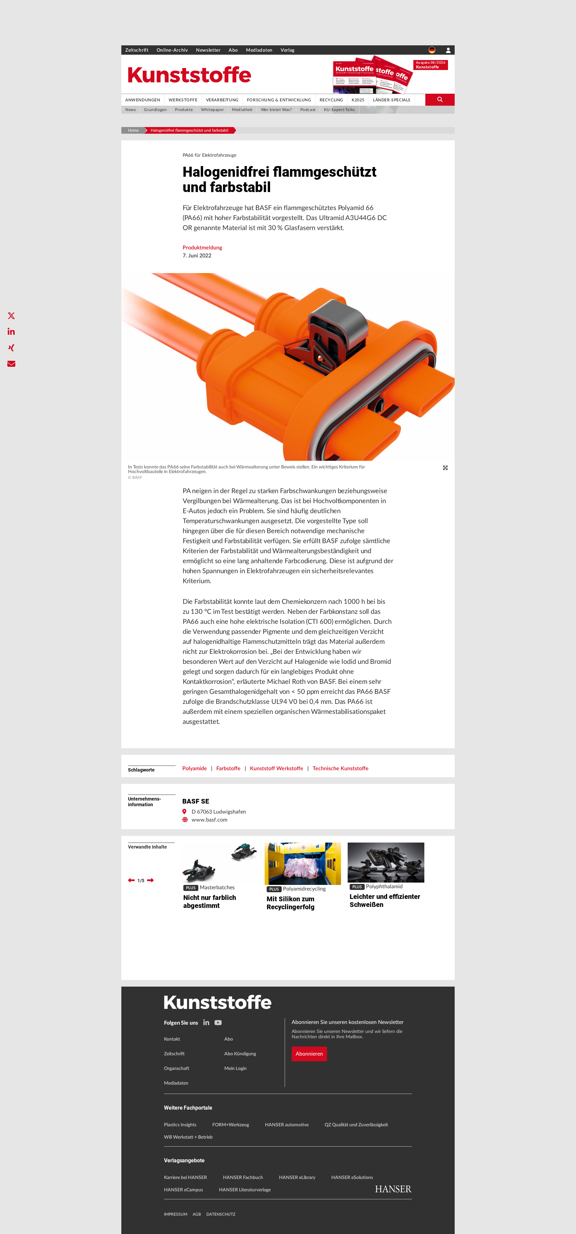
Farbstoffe (228, 768)
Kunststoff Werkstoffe (276, 768)
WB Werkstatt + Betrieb (188, 1137)
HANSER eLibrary (297, 1177)
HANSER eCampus (183, 1190)
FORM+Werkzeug (230, 1125)
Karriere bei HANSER (185, 1177)
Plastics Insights (180, 1125)
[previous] (131, 880)
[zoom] (445, 468)
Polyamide (194, 768)
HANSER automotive (287, 1125)
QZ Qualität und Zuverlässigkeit (356, 1125)
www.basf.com (209, 820)
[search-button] (440, 100)
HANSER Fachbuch (243, 1177)
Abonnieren (309, 1054)
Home (133, 130)
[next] (150, 880)
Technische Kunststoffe (341, 768)
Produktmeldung (202, 247)
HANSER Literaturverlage (245, 1190)
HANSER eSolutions (352, 1177)
